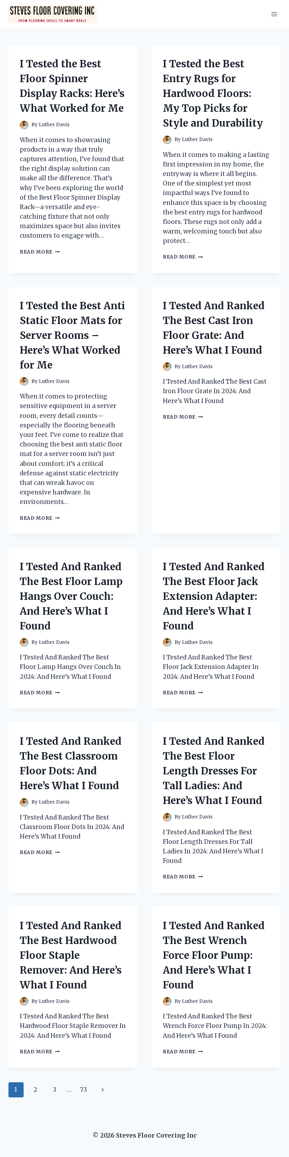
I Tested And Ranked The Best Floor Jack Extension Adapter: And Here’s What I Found (214, 596)
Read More (40, 252)
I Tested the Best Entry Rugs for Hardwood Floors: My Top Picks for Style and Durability (213, 93)
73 (83, 1090)
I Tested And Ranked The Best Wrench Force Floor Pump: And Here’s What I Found (214, 955)
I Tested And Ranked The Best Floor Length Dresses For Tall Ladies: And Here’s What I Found (214, 771)
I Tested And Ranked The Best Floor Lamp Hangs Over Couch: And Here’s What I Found (71, 596)
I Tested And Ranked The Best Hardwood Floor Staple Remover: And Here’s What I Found (71, 955)
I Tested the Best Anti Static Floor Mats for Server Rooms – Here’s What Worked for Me (72, 335)
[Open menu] (274, 13)
